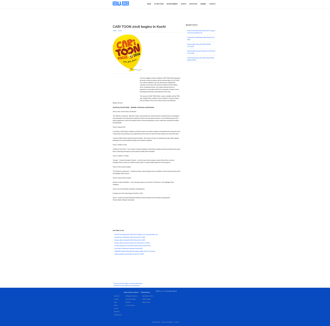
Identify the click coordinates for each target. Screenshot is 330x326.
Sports (183, 4)
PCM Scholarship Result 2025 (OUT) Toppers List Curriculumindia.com (136, 234)
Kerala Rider (163, 291)
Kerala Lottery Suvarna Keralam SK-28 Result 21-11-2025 (132, 243)
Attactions (116, 296)
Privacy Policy (156, 322)
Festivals (116, 299)
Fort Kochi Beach (130, 305)
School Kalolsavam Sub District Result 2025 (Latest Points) (132, 245)
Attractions (159, 4)
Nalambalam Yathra (147, 296)
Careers (203, 4)
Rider (114, 30)
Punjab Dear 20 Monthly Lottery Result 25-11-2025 (129, 237)
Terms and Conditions (167, 322)
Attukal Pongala (146, 299)
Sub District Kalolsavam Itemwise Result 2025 (128, 248)
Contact (212, 4)
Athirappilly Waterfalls (131, 296)
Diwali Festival (146, 302)
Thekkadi (127, 302)
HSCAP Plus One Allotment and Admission (127, 285)
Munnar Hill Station (130, 299)
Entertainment (172, 4)
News (149, 4)
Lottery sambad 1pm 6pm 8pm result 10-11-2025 (129, 254)
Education (193, 4)
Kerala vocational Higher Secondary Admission (128, 283)
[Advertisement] (165, 14)
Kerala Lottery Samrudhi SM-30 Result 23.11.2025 (129, 240)
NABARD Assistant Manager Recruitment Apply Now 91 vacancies (134, 251)
